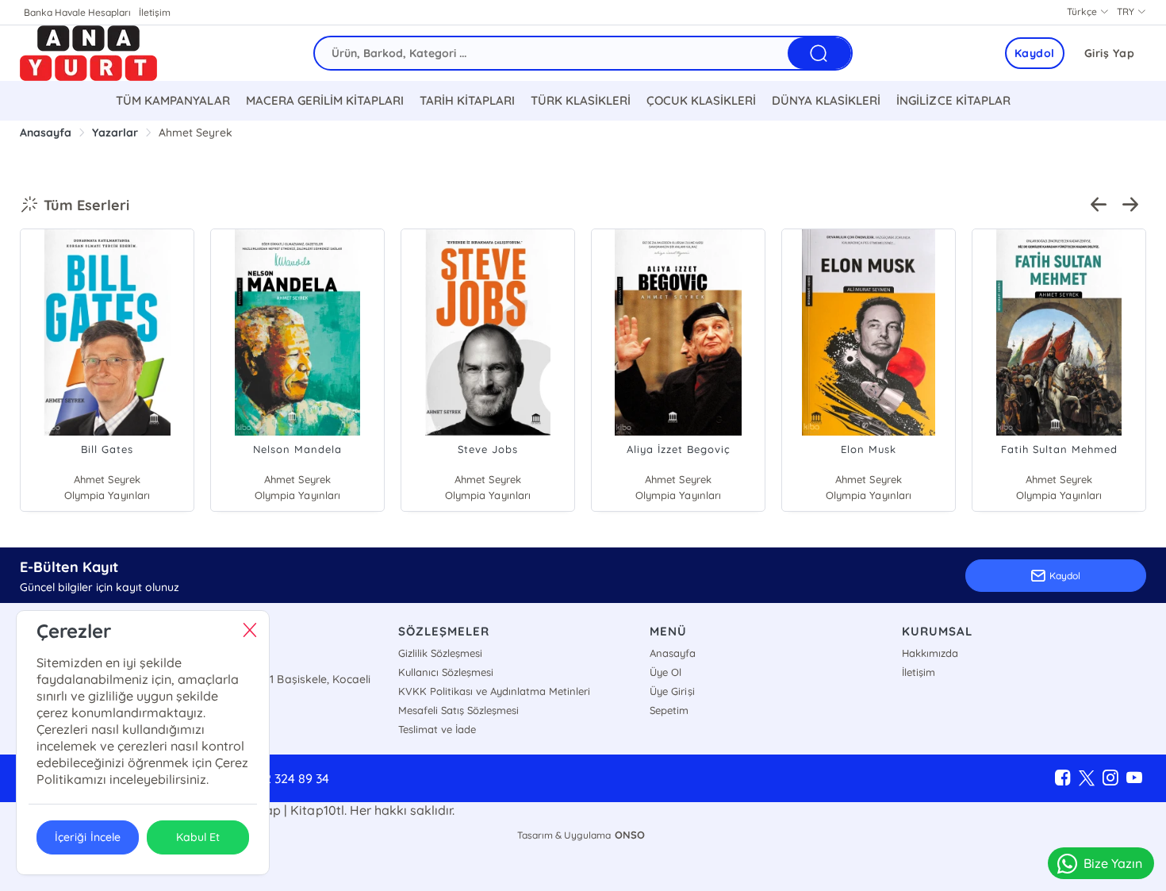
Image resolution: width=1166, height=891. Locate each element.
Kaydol (1034, 53)
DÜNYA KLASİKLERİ (826, 100)
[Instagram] (1110, 778)
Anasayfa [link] (45, 132)
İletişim (155, 12)
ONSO (630, 834)
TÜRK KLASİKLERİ (581, 100)
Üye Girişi (672, 691)
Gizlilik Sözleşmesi (440, 653)
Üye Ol (665, 672)
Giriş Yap (1109, 53)
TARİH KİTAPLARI (467, 100)
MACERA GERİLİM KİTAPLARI (325, 100)
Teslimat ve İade (437, 729)
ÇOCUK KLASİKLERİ (701, 100)
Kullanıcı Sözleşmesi (445, 672)
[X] (1087, 778)
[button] (1098, 205)
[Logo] (88, 53)
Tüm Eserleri (86, 205)
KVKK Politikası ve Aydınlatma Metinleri (494, 691)
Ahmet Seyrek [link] (195, 132)
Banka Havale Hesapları (77, 12)
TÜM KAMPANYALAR (172, 100)
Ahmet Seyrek (107, 479)
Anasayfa (673, 653)
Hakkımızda (930, 653)
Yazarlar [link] (115, 132)
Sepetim (669, 710)
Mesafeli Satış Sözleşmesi (458, 710)
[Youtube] (1134, 778)
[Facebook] (1063, 778)
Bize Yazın (1113, 863)
